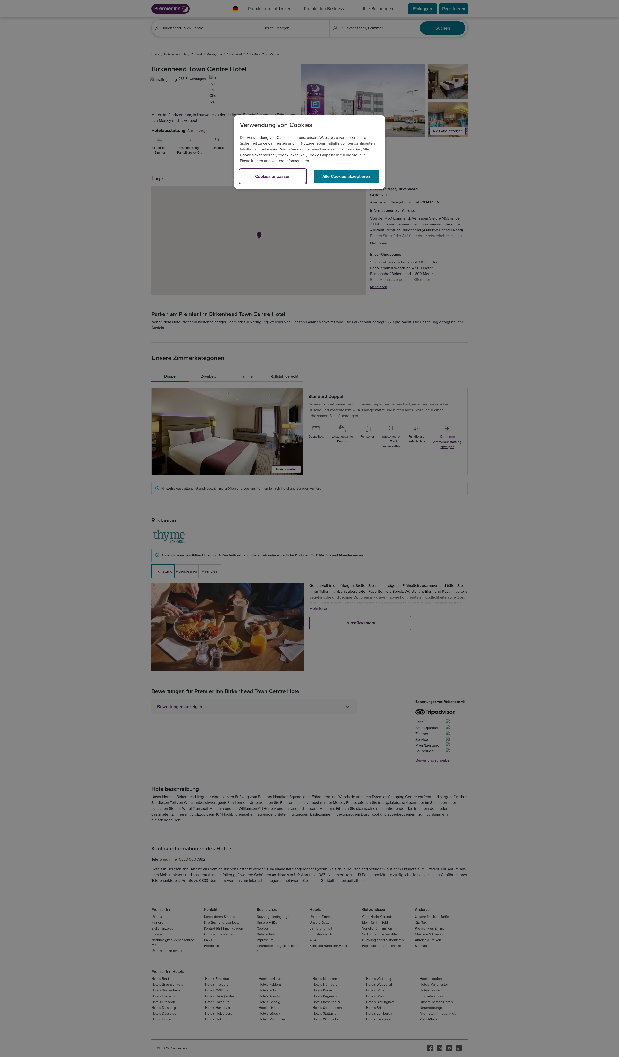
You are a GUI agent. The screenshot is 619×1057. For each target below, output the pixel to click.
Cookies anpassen (273, 176)
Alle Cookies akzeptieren (346, 176)
